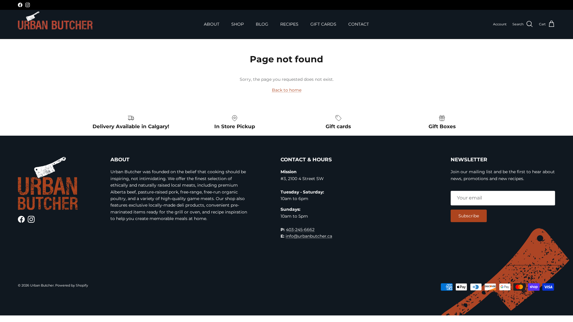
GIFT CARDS (323, 24)
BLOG (262, 24)
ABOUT (211, 24)
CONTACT (358, 24)
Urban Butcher (42, 285)
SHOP (237, 24)
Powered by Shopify (71, 285)
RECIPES (289, 24)
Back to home (286, 90)
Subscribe (468, 216)
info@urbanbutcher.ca (309, 236)
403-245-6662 (300, 229)
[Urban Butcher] (55, 20)
